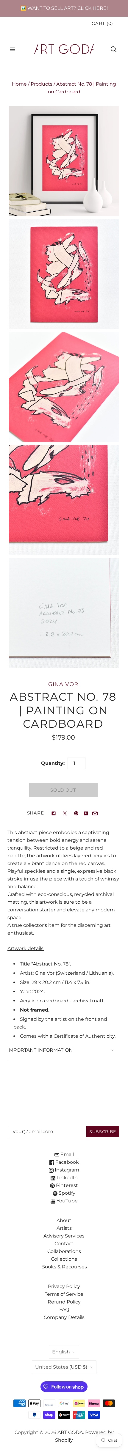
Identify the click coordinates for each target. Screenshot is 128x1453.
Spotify (66, 1193)
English (61, 1352)
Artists (64, 1228)
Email (66, 1154)
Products (41, 84)
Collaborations (64, 1251)
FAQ (64, 1309)
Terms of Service (64, 1294)
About (64, 1220)
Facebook (66, 1162)
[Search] (113, 49)
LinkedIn (66, 1177)
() (102, 23)
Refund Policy (64, 1302)
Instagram (66, 1170)
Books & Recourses (64, 1267)
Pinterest (66, 1185)
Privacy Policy (64, 1286)
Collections (64, 1259)
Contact (64, 1243)
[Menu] (12, 49)
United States (61, 1367)
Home (19, 84)
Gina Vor (63, 684)
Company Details (64, 1317)
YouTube (66, 1201)
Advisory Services (64, 1236)
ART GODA (70, 1432)
